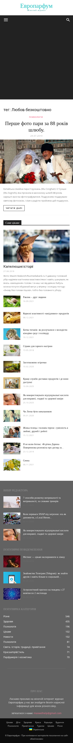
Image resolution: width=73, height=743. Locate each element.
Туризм (40, 725)
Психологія (36, 117)
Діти (18, 722)
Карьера (48, 722)
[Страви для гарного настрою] (11, 350)
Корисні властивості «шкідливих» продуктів (46, 313)
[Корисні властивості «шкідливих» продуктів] (11, 318)
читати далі (14, 208)
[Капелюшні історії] (36, 246)
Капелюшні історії (18, 266)
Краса (38, 722)
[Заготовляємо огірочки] (11, 367)
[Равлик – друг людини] (11, 301)
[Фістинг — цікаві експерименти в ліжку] (11, 561)
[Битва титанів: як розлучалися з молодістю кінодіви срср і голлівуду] (11, 334)
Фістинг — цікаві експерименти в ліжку (44, 557)
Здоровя (28, 722)
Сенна (26, 460)
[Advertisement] (36, 62)
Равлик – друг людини (34, 297)
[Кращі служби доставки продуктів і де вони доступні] (11, 383)
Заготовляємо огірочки (35, 362)
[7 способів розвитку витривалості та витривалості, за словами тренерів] (11, 502)
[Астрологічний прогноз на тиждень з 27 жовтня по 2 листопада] (11, 594)
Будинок (60, 722)
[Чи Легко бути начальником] (11, 416)
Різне (60, 725)
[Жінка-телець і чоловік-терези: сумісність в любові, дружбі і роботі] (11, 432)
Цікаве (9, 722)
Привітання (28, 725)
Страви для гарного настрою (37, 346)
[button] (5, 20)
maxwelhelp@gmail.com (47, 713)
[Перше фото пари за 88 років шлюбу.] (36, 162)
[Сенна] (11, 465)
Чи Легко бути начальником (37, 411)
